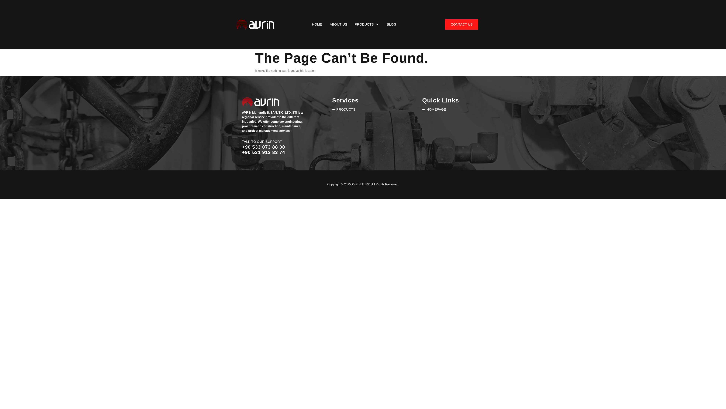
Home (317, 24)
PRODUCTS (364, 24)
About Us (338, 24)
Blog (391, 24)
